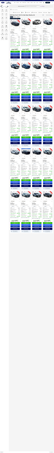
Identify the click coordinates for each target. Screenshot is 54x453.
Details (28, 33)
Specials (17, 2)
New (14, 2)
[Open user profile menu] (43, 2)
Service (32, 2)
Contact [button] (47, 2)
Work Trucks (24, 2)
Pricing (23, 33)
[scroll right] (51, 12)
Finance (28, 2)
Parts (34, 2)
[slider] (7, 6)
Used (20, 2)
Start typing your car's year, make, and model (30, 6)
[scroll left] (11, 12)
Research (40, 2)
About (37, 2)
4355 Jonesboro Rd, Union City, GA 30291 (48, 0)
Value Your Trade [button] (15, 97)
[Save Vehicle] (19, 30)
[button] (52, 2)
